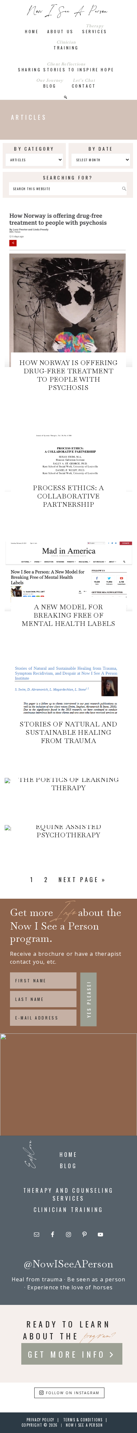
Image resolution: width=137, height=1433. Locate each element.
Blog (68, 1166)
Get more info (67, 1354)
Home (68, 1155)
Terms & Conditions (83, 1419)
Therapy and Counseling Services (68, 1194)
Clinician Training (68, 1210)
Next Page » (82, 879)
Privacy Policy (41, 1419)
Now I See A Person (67, 12)
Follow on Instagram (72, 1393)
